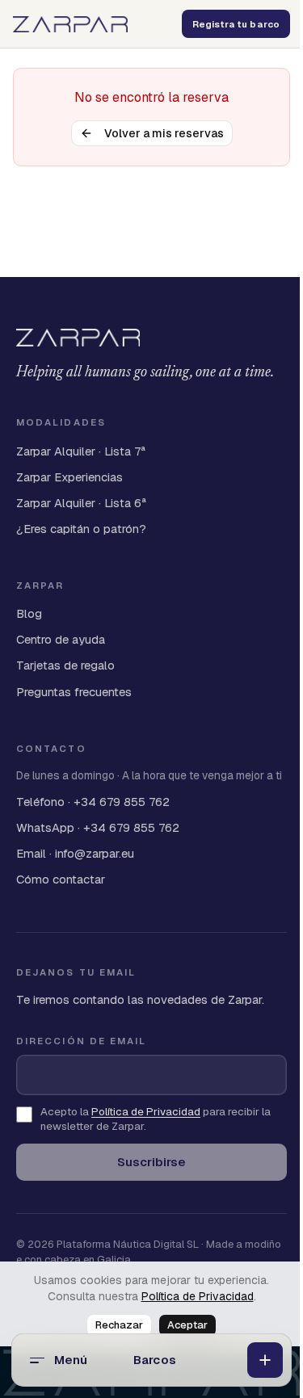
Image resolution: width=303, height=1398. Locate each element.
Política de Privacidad (197, 1296)
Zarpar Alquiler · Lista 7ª (80, 451)
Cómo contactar (60, 879)
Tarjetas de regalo (65, 665)
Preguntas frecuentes (74, 691)
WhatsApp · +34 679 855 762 (97, 827)
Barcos (154, 1359)
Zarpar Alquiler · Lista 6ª (81, 502)
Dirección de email (81, 1041)
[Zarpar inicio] (70, 24)
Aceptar (187, 1325)
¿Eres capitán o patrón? (81, 528)
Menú (71, 1359)
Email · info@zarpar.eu (75, 853)
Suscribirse (151, 1161)
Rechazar (119, 1325)
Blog (29, 613)
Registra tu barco (236, 24)
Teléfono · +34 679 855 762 (93, 801)
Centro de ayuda (60, 639)
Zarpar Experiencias (69, 477)
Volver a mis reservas (164, 133)
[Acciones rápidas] (265, 1360)
